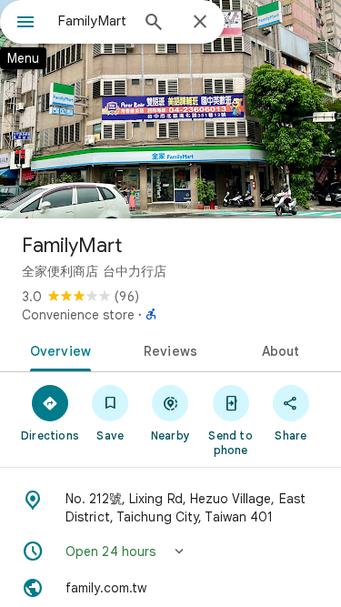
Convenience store (78, 315)
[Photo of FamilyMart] (170, 109)
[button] (170, 551)
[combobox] (93, 21)
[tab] (57, 349)
